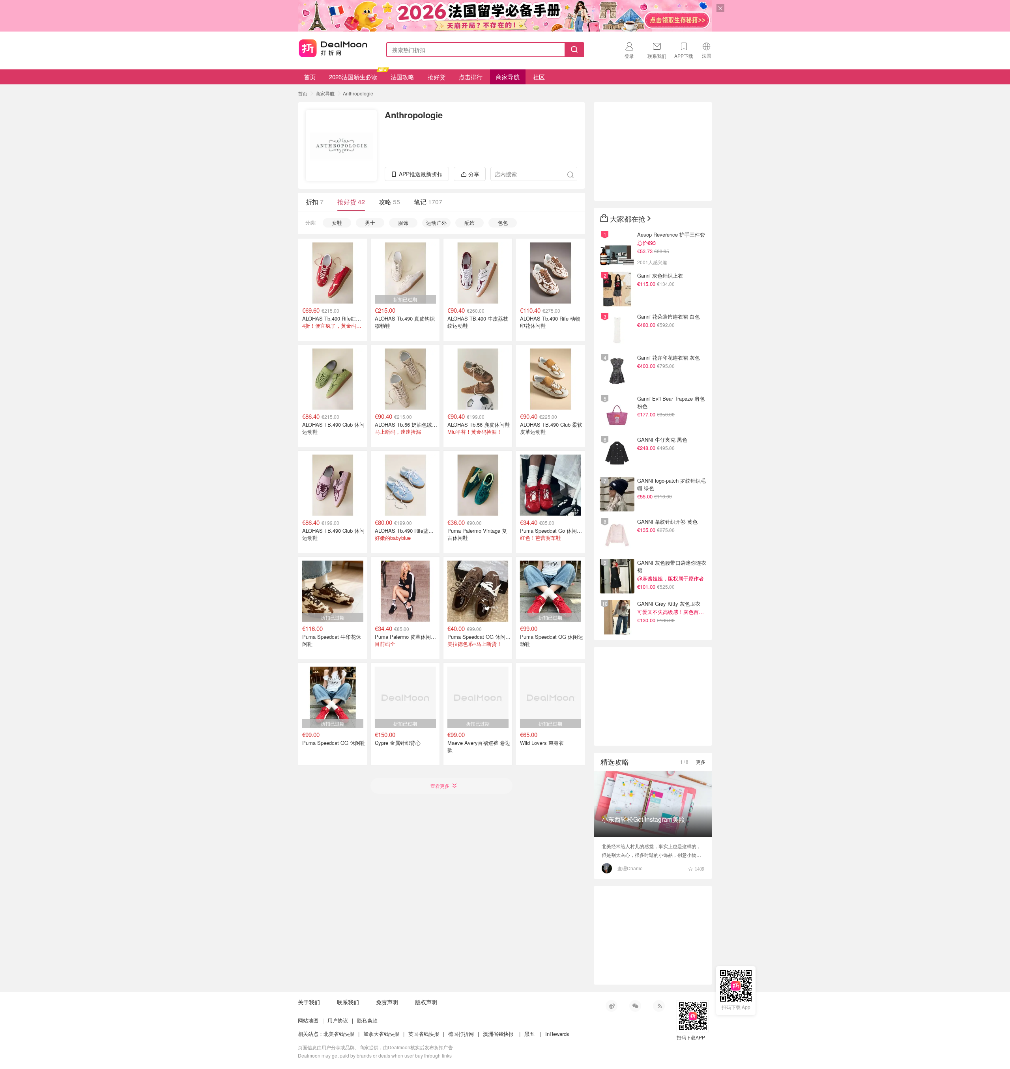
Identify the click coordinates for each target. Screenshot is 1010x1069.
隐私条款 (367, 1020)
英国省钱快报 (423, 1033)
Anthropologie (358, 93)
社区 (539, 77)
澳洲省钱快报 (498, 1033)
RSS (659, 1006)
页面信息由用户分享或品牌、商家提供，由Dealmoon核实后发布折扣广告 (375, 1047)
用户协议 (337, 1020)
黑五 (529, 1033)
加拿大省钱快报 (381, 1033)
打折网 (333, 48)
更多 (700, 761)
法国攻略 (402, 77)
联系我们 (348, 1002)
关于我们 (309, 1002)
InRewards (557, 1033)
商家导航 (508, 77)
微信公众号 (635, 1006)
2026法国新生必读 (353, 77)
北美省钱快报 (339, 1033)
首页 (310, 77)
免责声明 (387, 1002)
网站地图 (308, 1020)
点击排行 (471, 77)
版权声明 (426, 1002)
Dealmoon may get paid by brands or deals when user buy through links (375, 1055)
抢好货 (436, 77)
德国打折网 (461, 1033)
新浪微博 (611, 1006)
